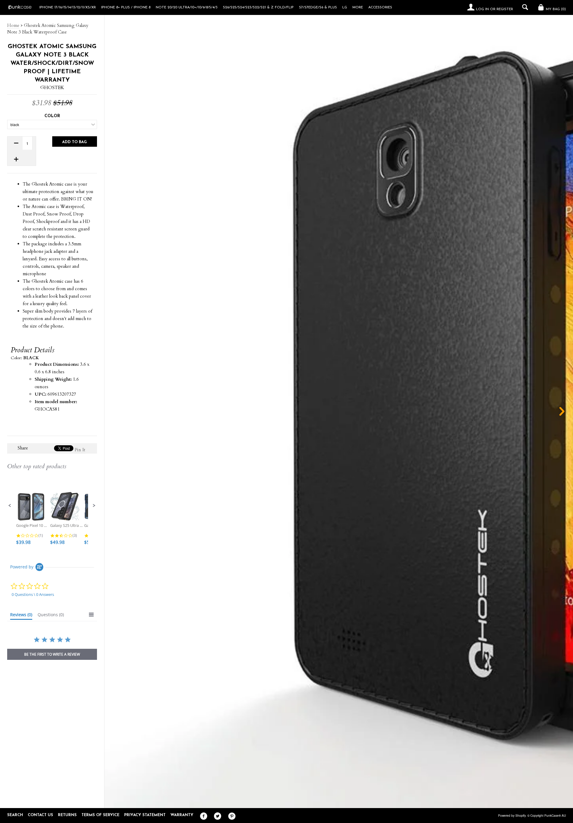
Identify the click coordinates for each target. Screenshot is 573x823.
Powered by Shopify (512, 815)
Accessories (380, 7)
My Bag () (555, 9)
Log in (482, 9)
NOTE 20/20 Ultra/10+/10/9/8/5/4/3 (187, 7)
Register (505, 9)
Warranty (181, 815)
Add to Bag (74, 142)
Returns (67, 815)
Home (13, 25)
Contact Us (40, 815)
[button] (10, 505)
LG (344, 7)
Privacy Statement (145, 815)
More (357, 7)
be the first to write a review (52, 654)
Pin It (80, 450)
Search (15, 815)
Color (52, 116)
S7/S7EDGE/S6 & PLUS (318, 7)
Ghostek (52, 87)
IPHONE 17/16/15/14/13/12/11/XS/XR (67, 7)
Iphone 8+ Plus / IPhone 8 (125, 7)
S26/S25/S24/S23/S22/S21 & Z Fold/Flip (258, 7)
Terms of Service (100, 815)
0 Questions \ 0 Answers (33, 594)
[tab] (21, 616)
